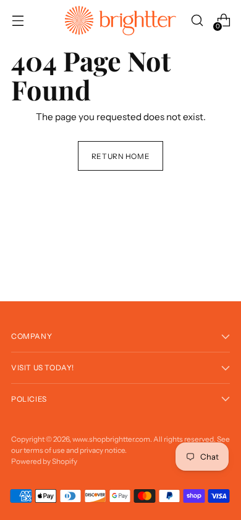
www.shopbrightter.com (111, 439)
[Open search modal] (196, 20)
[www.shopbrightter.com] (120, 20)
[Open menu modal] (17, 20)
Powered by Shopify (44, 461)
